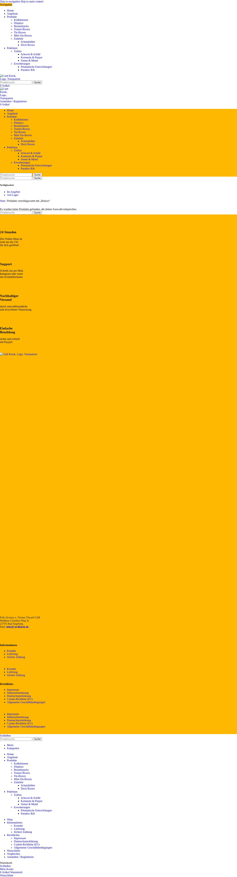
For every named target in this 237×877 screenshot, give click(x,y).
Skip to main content (32, 1)
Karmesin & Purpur (31, 57)
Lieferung (12, 653)
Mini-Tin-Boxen (23, 35)
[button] (118, 663)
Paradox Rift (28, 69)
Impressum (13, 689)
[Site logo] (11, 78)
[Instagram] (13, 635)
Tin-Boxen (20, 32)
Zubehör (18, 38)
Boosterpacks (21, 26)
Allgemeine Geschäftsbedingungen (26, 702)
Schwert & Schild (30, 54)
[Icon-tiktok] (32, 635)
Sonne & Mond (29, 60)
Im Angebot (13, 191)
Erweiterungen (22, 63)
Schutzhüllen (28, 41)
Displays (18, 23)
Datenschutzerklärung (19, 695)
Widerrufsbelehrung (18, 692)
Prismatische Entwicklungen (36, 66)
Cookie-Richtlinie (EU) (20, 699)
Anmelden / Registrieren (20, 856)
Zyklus (18, 51)
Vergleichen (13, 853)
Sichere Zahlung (16, 657)
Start (3, 200)
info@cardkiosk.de (17, 626)
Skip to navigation (10, 1)
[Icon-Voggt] (23, 635)
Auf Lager (12, 194)
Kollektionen (21, 19)
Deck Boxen (28, 44)
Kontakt (11, 650)
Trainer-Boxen (22, 29)
